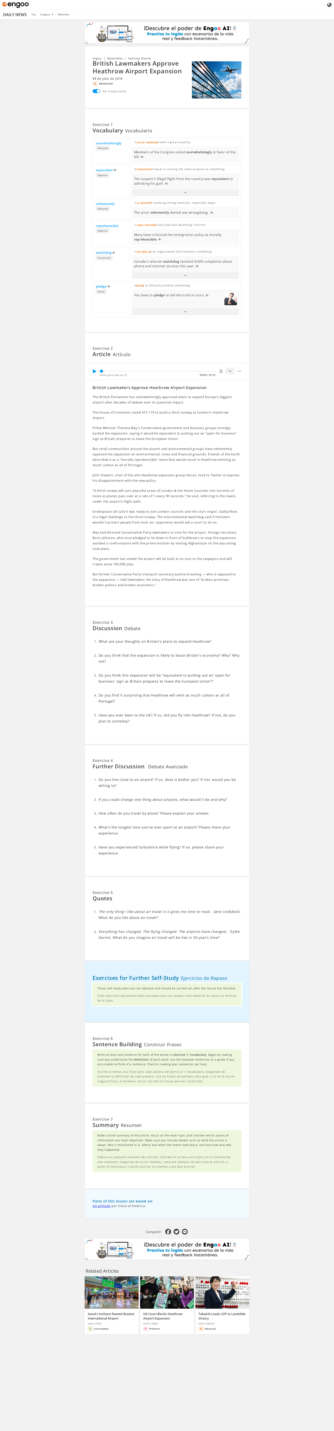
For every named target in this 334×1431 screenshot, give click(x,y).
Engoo (97, 58)
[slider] (101, 371)
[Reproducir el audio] (142, 157)
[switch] (96, 91)
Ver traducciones (115, 91)
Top (34, 14)
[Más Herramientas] (239, 371)
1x (230, 371)
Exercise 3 (103, 622)
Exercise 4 (103, 760)
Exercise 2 (103, 348)
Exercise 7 (103, 1119)
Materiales (63, 14)
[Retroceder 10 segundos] (221, 371)
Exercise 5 (103, 892)
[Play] (94, 371)
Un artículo (102, 1206)
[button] (185, 192)
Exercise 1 (103, 124)
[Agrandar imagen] (216, 80)
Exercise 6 (103, 1038)
